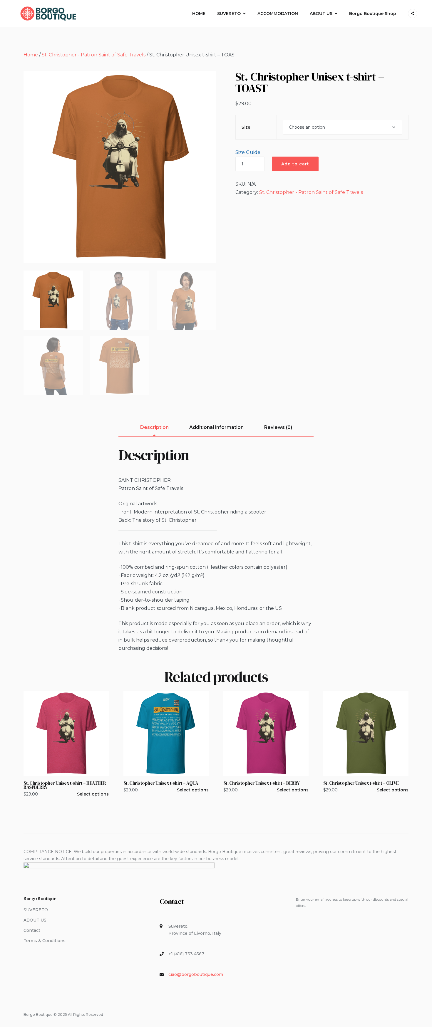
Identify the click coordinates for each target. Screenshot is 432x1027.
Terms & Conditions (45, 940)
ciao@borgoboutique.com (195, 974)
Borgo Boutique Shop (372, 13)
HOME (198, 13)
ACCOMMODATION (277, 13)
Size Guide (247, 152)
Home (31, 55)
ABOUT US (321, 13)
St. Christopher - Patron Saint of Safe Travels (93, 55)
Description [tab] (154, 427)
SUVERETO (229, 13)
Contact (32, 930)
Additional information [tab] (216, 427)
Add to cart (295, 164)
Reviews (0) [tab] (278, 427)
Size (246, 127)
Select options (93, 794)
